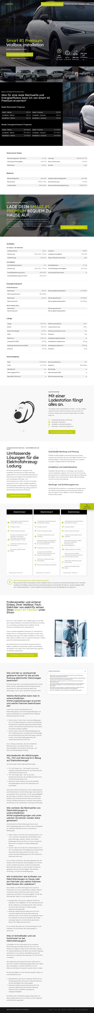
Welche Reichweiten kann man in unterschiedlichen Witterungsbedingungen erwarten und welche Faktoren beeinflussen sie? (67, 679)
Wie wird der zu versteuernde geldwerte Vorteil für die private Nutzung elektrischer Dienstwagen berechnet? (66, 676)
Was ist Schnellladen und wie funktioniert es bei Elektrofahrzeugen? (66, 690)
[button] (8, 411)
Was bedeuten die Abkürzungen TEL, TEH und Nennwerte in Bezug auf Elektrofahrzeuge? (66, 681)
